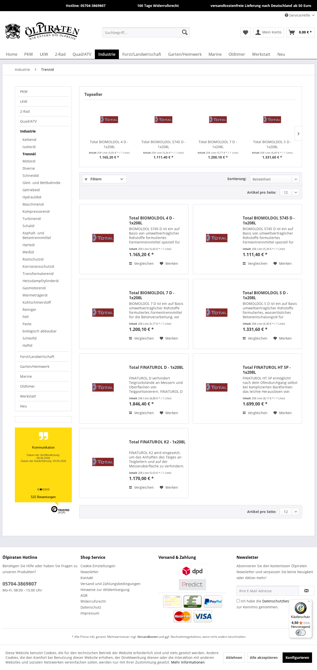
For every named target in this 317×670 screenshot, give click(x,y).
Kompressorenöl (36, 211)
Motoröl (29, 161)
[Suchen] (185, 32)
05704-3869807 (19, 584)
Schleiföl (30, 338)
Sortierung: (236, 178)
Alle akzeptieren (264, 657)
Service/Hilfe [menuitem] (299, 15)
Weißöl (28, 252)
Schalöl (28, 225)
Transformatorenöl (38, 273)
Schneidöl (31, 175)
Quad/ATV (28, 121)
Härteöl (29, 244)
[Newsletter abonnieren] (306, 591)
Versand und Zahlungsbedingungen (110, 583)
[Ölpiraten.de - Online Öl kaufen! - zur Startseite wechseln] (42, 32)
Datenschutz (90, 607)
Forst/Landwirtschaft (37, 356)
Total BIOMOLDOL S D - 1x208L (272, 144)
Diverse (29, 168)
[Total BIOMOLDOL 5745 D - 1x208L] (163, 119)
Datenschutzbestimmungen (285, 601)
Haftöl (27, 345)
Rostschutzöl (33, 259)
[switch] (301, 633)
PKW (23, 91)
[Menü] (309, 602)
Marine (26, 376)
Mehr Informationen (188, 662)
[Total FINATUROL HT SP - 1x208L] (217, 387)
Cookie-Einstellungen (97, 565)
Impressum (89, 613)
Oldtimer (27, 386)
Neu (23, 406)
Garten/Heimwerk (34, 366)
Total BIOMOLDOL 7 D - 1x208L (218, 144)
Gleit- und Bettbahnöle (41, 182)
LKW (23, 101)
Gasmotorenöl (34, 288)
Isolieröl (29, 146)
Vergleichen (143, 263)
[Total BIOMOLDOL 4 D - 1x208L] (109, 119)
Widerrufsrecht (93, 601)
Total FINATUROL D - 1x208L (156, 367)
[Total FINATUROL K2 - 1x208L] (103, 461)
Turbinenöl (32, 218)
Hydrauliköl (32, 197)
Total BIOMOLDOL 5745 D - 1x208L (163, 144)
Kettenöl (29, 139)
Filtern (95, 179)
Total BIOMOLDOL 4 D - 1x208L (109, 144)
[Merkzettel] (245, 32)
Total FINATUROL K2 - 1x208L (157, 442)
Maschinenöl (33, 204)
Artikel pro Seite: (261, 192)
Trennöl (29, 154)
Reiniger (29, 309)
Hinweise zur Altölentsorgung (105, 589)
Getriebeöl (31, 190)
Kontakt (86, 577)
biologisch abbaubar (40, 331)
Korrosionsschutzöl (38, 266)
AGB (83, 595)
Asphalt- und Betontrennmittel (37, 235)
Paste (27, 324)
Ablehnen (234, 657)
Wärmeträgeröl (35, 295)
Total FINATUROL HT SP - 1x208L (267, 370)
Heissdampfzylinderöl (41, 280)
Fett (26, 316)
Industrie (28, 131)
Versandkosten (147, 637)
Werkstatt (28, 396)
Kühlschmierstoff (37, 302)
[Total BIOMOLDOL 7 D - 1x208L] (218, 119)
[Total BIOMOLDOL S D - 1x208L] (272, 119)
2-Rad (25, 111)
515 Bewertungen (43, 497)
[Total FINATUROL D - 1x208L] (103, 387)
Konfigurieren (297, 657)
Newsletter (89, 571)
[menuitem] (146, 32)
